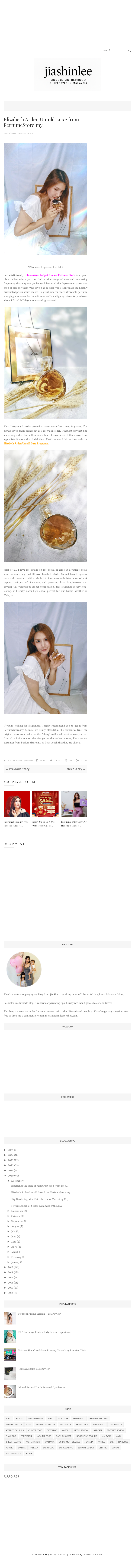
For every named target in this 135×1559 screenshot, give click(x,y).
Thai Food (11, 1436)
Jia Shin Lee (11, 133)
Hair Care (97, 1430)
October (15, 1216)
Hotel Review (81, 1430)
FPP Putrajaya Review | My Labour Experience (44, 1332)
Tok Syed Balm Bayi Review (34, 1369)
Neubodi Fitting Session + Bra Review (39, 1314)
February (16, 1257)
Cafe (28, 1424)
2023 (10, 1160)
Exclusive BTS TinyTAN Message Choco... (74, 823)
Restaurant (79, 1418)
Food (8, 1418)
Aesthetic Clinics (15, 1430)
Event (51, 1418)
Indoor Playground (86, 1436)
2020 (11, 1176)
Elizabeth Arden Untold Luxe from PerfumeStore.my (40, 1192)
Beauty (20, 1418)
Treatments (115, 1424)
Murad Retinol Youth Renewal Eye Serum (41, 1387)
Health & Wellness (98, 1418)
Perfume (17, 760)
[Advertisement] (67, 33)
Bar (112, 1442)
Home (29, 1453)
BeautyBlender (86, 1448)
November (17, 1211)
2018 (10, 1272)
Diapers (22, 1448)
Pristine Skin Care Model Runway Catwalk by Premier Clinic (52, 1350)
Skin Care (63, 1418)
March (14, 1252)
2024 (11, 1155)
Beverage (52, 1430)
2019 (10, 1267)
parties (101, 1442)
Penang (9, 1448)
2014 (10, 1293)
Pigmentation (33, 1442)
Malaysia (106, 1436)
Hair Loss (123, 1442)
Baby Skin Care (63, 1436)
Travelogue (82, 1424)
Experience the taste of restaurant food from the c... (39, 1186)
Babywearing (66, 1448)
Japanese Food (44, 1436)
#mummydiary (35, 1418)
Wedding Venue (13, 1453)
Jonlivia (89, 1442)
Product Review (115, 1430)
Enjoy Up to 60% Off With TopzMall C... (43, 823)
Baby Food (48, 1448)
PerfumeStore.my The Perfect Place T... (16, 823)
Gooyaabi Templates (92, 1554)
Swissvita (49, 1442)
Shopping (29, 760)
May (13, 1242)
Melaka (34, 1448)
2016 (10, 1283)
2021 (10, 1170)
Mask (118, 1436)
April (14, 1247)
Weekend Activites (45, 1424)
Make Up (66, 1430)
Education (26, 1436)
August (15, 1226)
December (17, 1181)
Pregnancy (65, 1424)
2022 (11, 1165)
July (13, 1231)
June (13, 1236)
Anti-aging (99, 1424)
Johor (115, 1448)
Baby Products (14, 1424)
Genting (103, 1448)
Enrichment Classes (69, 1442)
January (15, 1262)
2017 (10, 1277)
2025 (11, 1150)
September (17, 1221)
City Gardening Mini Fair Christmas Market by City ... (41, 1199)
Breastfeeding (13, 1442)
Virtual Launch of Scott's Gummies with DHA (36, 1206)
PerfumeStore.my (14, 275)
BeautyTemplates (58, 1554)
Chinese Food (35, 1430)
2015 (10, 1288)
